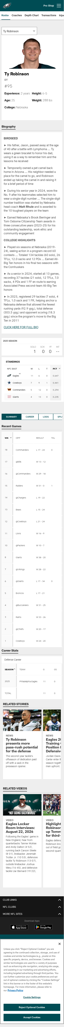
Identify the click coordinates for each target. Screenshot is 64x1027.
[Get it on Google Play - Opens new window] (43, 928)
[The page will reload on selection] (19, 31)
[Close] (59, 944)
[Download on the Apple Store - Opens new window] (19, 927)
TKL (53, 438)
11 (44, 693)
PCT (55, 368)
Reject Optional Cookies (32, 1007)
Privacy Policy (15, 990)
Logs (46, 416)
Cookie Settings (32, 997)
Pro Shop (48, 5)
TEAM (22, 669)
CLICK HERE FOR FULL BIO (21, 327)
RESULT (40, 438)
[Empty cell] (28, 693)
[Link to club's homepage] (7, 4)
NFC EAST (12, 368)
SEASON (9, 669)
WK (7, 438)
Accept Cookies (32, 1017)
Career (30, 416)
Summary (11, 416)
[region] (32, 981)
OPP (18, 438)
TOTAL (8, 693)
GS (55, 669)
